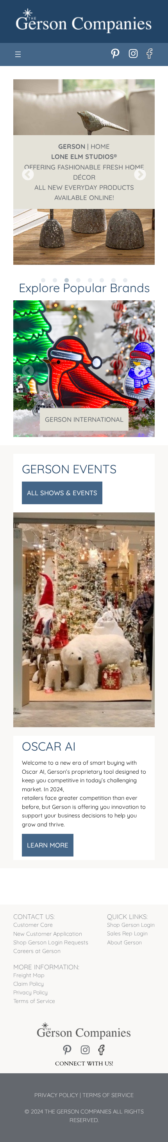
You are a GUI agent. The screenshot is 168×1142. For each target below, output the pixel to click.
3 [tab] (66, 271)
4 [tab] (78, 271)
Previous (25, 172)
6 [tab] (101, 271)
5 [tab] (90, 271)
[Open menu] (18, 54)
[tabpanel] (84, 172)
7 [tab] (113, 271)
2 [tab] (55, 271)
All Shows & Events (62, 493)
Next (137, 172)
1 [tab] (43, 271)
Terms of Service (108, 1095)
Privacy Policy (56, 1095)
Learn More (47, 845)
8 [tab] (125, 271)
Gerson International (84, 419)
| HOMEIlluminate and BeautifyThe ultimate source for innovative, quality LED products (84, 171)
